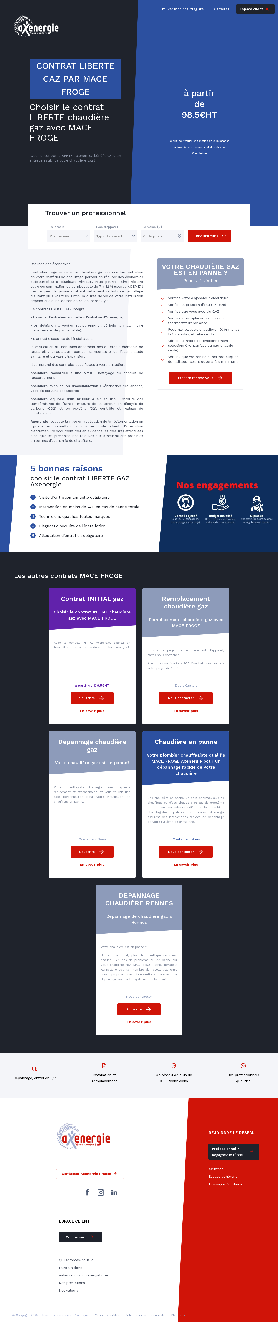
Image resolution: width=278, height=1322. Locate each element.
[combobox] (143, 236)
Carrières (221, 9)
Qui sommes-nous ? (76, 1260)
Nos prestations (72, 1283)
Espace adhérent (222, 1176)
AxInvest (215, 1169)
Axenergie (170, 969)
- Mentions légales (105, 1315)
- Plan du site (179, 1315)
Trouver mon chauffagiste (182, 9)
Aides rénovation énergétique (83, 1275)
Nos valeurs (69, 1290)
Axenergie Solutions (225, 1184)
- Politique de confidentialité (144, 1315)
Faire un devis (70, 1268)
